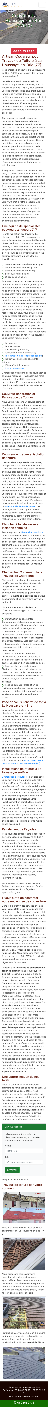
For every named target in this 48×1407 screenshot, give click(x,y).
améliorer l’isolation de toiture (20, 506)
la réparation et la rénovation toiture (23, 355)
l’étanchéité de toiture (32, 532)
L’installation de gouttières (15, 776)
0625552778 (24, 1402)
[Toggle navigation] (42, 4)
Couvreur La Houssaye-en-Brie (24, 1387)
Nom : (8, 1145)
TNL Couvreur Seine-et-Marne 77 (24, 1396)
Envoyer (12, 1169)
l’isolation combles (14, 368)
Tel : (7, 1157)
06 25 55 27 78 (24, 51)
